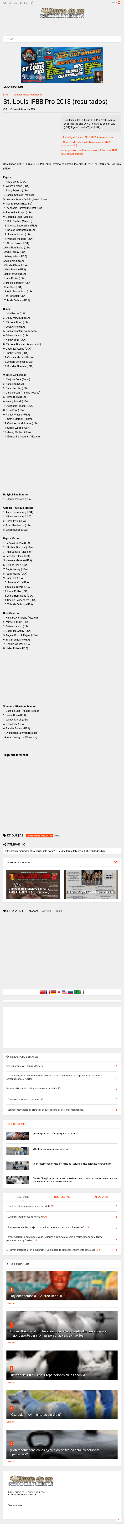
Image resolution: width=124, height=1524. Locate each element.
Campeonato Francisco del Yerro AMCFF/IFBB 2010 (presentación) (29, 890)
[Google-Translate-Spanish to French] (48, 994)
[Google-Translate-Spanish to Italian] (81, 994)
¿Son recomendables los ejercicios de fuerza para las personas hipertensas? (72, 1163)
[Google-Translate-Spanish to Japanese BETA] (59, 994)
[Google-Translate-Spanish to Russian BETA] (70, 994)
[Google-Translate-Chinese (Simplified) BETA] (42, 994)
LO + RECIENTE (16, 1123)
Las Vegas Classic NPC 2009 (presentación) (88, 137)
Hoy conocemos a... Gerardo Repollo (36, 1296)
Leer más (11, 1303)
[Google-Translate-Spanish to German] (53, 994)
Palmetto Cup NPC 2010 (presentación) (91, 892)
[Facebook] (32, 3)
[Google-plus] (26, 3)
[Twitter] (4, 3)
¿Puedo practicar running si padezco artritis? (55, 1133)
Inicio (5, 94)
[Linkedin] (15, 3)
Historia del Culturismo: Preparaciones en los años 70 (48, 1375)
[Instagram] (20, 3)
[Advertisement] (62, 27)
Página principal (15, 1505)
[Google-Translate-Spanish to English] (64, 994)
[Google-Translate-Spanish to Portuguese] (76, 994)
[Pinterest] (10, 3)
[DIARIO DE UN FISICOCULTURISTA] (62, 17)
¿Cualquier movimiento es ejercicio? (51, 1149)
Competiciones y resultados (28, 94)
